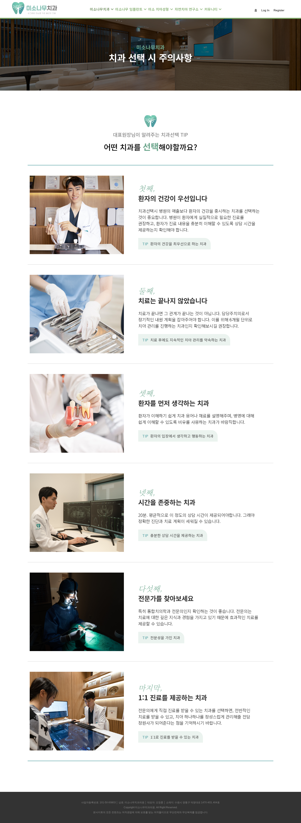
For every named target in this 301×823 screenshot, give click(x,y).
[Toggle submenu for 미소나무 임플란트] (145, 9)
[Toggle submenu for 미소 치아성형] (171, 9)
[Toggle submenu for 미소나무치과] (112, 9)
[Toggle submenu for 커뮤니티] (220, 9)
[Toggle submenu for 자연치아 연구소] (201, 9)
